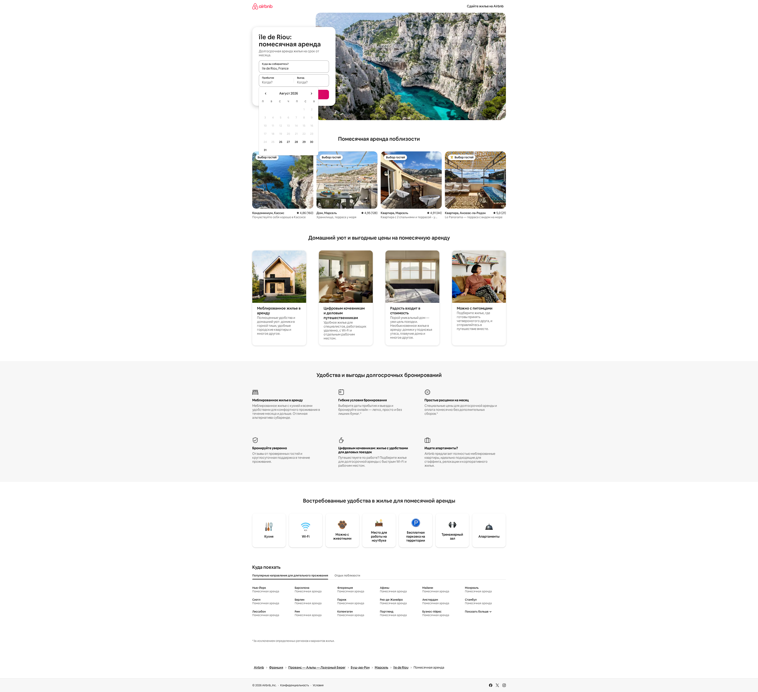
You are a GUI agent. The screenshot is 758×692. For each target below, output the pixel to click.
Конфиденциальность (294, 685)
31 (265, 150)
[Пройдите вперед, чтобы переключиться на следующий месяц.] (311, 93)
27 (288, 142)
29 (304, 142)
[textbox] (276, 82)
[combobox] (294, 68)
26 (280, 142)
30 (311, 142)
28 (296, 142)
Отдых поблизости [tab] (347, 575)
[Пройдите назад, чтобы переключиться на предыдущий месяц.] (266, 93)
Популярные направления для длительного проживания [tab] (290, 575)
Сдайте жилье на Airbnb (485, 6)
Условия (318, 685)
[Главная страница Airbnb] (262, 6)
